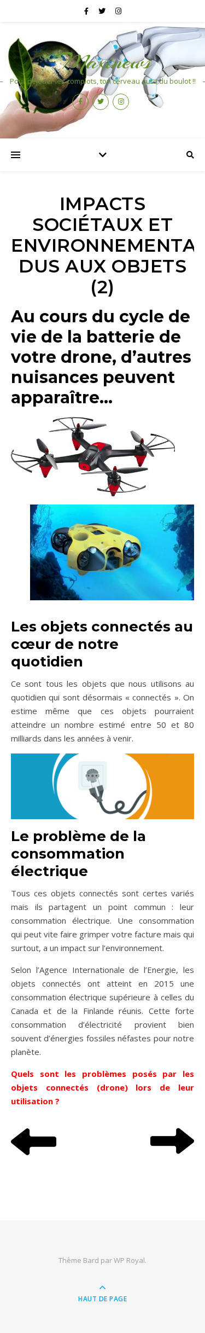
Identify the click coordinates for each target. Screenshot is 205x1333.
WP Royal (129, 1260)
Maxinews (102, 61)
